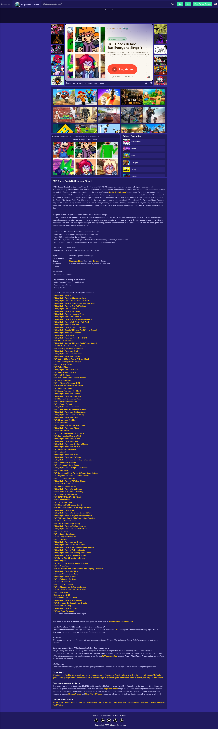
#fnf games (147, 675)
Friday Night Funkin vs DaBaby (66, 356)
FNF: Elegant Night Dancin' (65, 449)
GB (116, 630)
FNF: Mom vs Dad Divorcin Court (67, 505)
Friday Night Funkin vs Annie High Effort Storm (73, 460)
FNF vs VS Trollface (61, 375)
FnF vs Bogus (59, 561)
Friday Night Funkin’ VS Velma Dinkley (69, 481)
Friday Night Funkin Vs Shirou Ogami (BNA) (72, 513)
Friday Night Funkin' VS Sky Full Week (69, 327)
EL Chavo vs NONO (61, 595)
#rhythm (131, 675)
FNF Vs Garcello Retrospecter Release (69, 378)
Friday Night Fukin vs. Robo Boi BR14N (70, 338)
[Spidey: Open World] (86, 115)
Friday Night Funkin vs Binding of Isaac (70, 444)
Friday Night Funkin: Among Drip (67, 600)
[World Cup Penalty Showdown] (132, 132)
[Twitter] (109, 720)
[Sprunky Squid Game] (160, 60)
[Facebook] (115, 720)
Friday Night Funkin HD (63, 335)
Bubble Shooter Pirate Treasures (112, 702)
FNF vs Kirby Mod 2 (61, 431)
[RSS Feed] (121, 720)
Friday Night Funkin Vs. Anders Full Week (71, 301)
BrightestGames (111, 689)
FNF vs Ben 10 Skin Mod (64, 484)
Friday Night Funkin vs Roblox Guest (69, 412)
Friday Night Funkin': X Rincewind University (72, 319)
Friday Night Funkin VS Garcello (67, 317)
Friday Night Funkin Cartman (65, 441)
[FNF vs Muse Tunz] (57, 49)
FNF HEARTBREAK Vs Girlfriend (67, 497)
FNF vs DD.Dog (60, 539)
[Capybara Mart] (154, 97)
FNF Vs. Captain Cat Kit (63, 502)
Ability (134, 176)
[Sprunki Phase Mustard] (160, 29)
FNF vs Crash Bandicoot (64, 534)
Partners (122, 716)
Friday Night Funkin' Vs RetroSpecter (69, 550)
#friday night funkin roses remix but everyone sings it (83, 678)
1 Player (134, 163)
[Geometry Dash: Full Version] (64, 132)
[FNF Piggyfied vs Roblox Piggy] (57, 29)
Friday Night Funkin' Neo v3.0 (66, 576)
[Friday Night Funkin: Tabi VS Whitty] (160, 70)
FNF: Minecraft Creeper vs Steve (67, 399)
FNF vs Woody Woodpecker (65, 494)
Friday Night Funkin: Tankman (66, 309)
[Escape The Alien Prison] (86, 97)
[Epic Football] (109, 132)
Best (188, 4)
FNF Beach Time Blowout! (64, 486)
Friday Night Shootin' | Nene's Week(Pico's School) (75, 343)
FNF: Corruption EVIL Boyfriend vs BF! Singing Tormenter (78, 569)
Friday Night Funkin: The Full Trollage (69, 306)
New (180, 4)
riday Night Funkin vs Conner (67, 394)
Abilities (78, 261)
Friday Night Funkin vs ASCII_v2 (67, 447)
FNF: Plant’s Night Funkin (64, 372)
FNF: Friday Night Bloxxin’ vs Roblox (69, 558)
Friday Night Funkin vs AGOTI (66, 455)
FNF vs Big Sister (60, 470)
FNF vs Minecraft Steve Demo (66, 465)
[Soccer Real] (86, 132)
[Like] (146, 83)
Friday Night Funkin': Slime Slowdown (69, 298)
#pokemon (109, 675)
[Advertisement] (109, 16)
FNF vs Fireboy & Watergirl (64, 462)
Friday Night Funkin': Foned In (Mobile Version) (73, 547)
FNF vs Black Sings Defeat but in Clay (69, 587)
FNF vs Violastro (60, 423)
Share (89, 83)
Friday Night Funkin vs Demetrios (67, 354)
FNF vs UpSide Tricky (62, 364)
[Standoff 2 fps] (154, 115)
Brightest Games (29, 4)
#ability (68, 675)
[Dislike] (151, 83)
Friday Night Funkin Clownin (65, 370)
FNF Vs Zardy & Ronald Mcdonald (68, 348)
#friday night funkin (87, 675)
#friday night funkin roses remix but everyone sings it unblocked (135, 678)
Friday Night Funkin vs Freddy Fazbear (70, 529)
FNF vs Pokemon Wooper (64, 582)
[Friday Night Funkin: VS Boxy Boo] (57, 60)
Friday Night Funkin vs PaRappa (67, 457)
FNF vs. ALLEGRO (61, 531)
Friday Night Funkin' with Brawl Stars (69, 545)
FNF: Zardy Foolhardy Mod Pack (67, 391)
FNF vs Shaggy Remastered (65, 401)
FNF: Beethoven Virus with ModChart (69, 590)
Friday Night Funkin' (118, 192)
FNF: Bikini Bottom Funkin (64, 521)
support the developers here (121, 622)
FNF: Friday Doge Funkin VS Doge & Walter (72, 508)
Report (81, 83)
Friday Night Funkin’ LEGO (65, 608)
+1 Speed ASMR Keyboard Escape (141, 702)
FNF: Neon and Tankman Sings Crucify (70, 603)
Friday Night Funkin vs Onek (65, 351)
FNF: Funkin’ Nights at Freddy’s (67, 362)
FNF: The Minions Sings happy (66, 523)
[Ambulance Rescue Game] (132, 115)
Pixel (133, 156)
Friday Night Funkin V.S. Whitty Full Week (71, 322)
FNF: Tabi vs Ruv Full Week (65, 598)
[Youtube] (102, 720)
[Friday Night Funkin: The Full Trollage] (160, 80)
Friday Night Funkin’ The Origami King (70, 555)
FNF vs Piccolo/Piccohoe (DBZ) (66, 383)
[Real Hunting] (132, 97)
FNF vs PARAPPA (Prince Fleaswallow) (69, 409)
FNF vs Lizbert (59, 452)
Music (133, 149)
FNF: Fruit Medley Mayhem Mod (67, 436)
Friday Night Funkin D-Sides (65, 571)
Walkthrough (99, 83)
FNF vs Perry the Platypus (64, 537)
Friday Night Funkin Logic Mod (66, 439)
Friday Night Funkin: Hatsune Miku (68, 314)
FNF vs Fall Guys (60, 592)
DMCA (115, 716)
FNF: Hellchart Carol (62, 380)
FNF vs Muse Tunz (61, 566)
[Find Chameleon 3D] (64, 115)
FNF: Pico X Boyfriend (63, 388)
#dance (60, 675)
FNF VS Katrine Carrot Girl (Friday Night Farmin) (74, 518)
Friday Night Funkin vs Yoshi (65, 417)
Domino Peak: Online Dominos (84, 702)
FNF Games (136, 142)
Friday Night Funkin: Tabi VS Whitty (68, 415)
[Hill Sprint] (64, 97)
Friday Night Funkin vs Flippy (66, 428)
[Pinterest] (96, 720)
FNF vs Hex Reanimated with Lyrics (68, 433)
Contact (95, 716)
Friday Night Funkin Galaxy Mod (67, 396)
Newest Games (74, 694)
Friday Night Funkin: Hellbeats (66, 311)
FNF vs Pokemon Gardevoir (65, 579)
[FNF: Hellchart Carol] (57, 80)
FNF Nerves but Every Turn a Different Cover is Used (76, 473)
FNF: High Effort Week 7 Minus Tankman (70, 563)
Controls (71, 83)
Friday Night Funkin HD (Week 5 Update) (70, 468)
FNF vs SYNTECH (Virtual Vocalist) (68, 492)
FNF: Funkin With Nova (63, 341)
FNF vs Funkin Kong (62, 606)
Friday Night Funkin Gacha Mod (67, 333)
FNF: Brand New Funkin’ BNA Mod (68, 386)
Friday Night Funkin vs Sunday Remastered (72, 553)
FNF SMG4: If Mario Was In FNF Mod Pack (71, 359)
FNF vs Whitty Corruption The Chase (69, 425)
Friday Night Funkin (62, 295)
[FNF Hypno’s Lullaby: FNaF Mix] (57, 39)
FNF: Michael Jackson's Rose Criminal (70, 346)
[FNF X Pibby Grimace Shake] (160, 39)
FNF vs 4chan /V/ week (63, 584)
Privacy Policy (105, 716)
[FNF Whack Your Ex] (160, 49)
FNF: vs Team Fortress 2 (63, 611)
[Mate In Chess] (109, 97)
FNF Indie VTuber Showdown (65, 574)
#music (100, 675)
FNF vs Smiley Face (61, 500)
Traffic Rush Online (61, 702)
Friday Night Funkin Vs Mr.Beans (67, 489)
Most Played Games (202, 4)
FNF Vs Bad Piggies (62, 367)
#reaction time (121, 675)
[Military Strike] (154, 132)
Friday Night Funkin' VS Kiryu (66, 325)
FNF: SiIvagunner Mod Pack (65, 420)
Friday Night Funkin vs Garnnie (66, 407)
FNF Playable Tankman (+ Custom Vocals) (71, 476)
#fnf (54, 675)
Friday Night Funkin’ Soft (64, 510)
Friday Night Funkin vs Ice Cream (67, 542)
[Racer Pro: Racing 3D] (109, 115)
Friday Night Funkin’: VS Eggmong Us (69, 526)
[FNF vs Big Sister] (57, 70)
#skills (139, 675)
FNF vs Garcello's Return (64, 478)
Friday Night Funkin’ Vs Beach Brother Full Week (74, 303)
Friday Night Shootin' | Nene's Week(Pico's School (75, 330)
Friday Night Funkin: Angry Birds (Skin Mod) (72, 515)
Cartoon (96, 261)
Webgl (133, 169)
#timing (75, 675)
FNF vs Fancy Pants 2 (62, 404)
